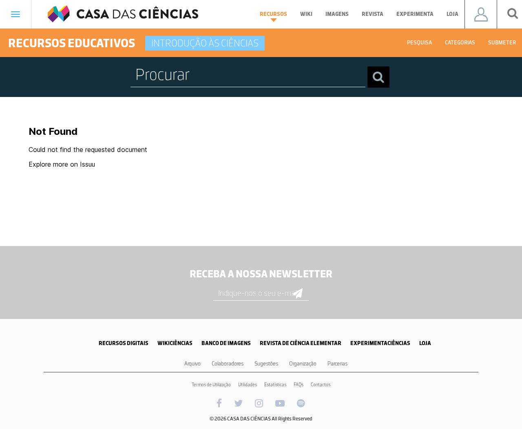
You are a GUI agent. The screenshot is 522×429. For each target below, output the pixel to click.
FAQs (298, 384)
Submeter (502, 42)
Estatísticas (275, 384)
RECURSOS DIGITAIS (123, 343)
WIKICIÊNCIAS (174, 343)
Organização (302, 363)
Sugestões (266, 363)
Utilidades (247, 384)
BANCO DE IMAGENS (226, 343)
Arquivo (192, 363)
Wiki (306, 14)
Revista (372, 14)
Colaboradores (227, 363)
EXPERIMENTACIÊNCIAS (380, 343)
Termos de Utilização (211, 384)
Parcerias (337, 363)
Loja (452, 14)
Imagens (337, 14)
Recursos (273, 14)
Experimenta (415, 14)
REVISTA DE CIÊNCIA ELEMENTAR (300, 343)
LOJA (425, 343)
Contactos (320, 384)
